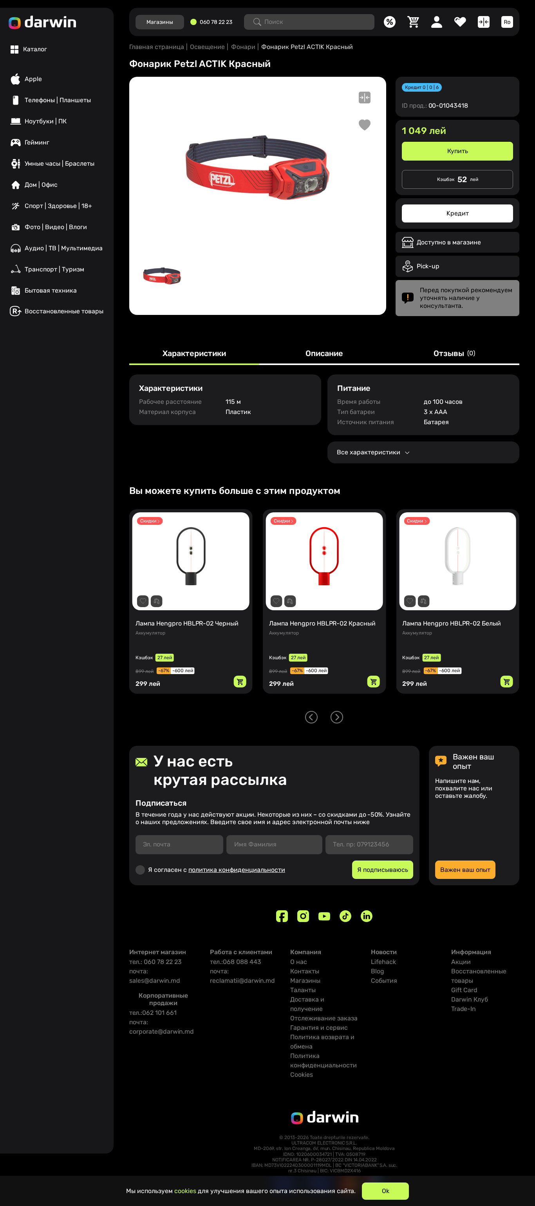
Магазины (305, 980)
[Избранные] (460, 22)
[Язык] (507, 22)
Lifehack (383, 962)
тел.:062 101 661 (153, 1012)
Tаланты (303, 990)
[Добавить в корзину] (240, 681)
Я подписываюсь (382, 869)
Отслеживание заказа (324, 1018)
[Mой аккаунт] (437, 22)
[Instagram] (303, 916)
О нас (298, 962)
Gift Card (464, 990)
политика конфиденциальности (236, 869)
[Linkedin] (366, 916)
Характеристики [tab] (194, 353)
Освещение (207, 47)
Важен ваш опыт (465, 869)
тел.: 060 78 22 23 (155, 962)
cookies (185, 1191)
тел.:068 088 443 (235, 962)
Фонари (243, 47)
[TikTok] (345, 916)
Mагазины (159, 22)
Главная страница (156, 47)
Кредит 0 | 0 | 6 (422, 87)
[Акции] (390, 22)
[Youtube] (324, 916)
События (384, 980)
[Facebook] (282, 916)
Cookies (301, 1074)
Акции (461, 962)
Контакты (304, 971)
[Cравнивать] (484, 22)
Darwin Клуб (469, 999)
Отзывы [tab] (454, 353)
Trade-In (463, 1009)
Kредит (457, 213)
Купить (457, 151)
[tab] (29, 49)
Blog (377, 971)
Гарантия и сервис (319, 1027)
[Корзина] (413, 22)
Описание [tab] (324, 353)
